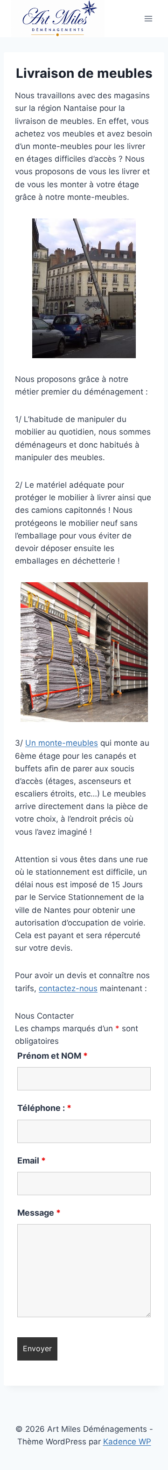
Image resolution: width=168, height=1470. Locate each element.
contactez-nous (68, 988)
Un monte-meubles (61, 743)
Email (31, 1160)
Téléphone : (44, 1108)
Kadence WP (127, 1441)
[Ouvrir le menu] (148, 19)
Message (39, 1213)
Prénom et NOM (52, 1056)
